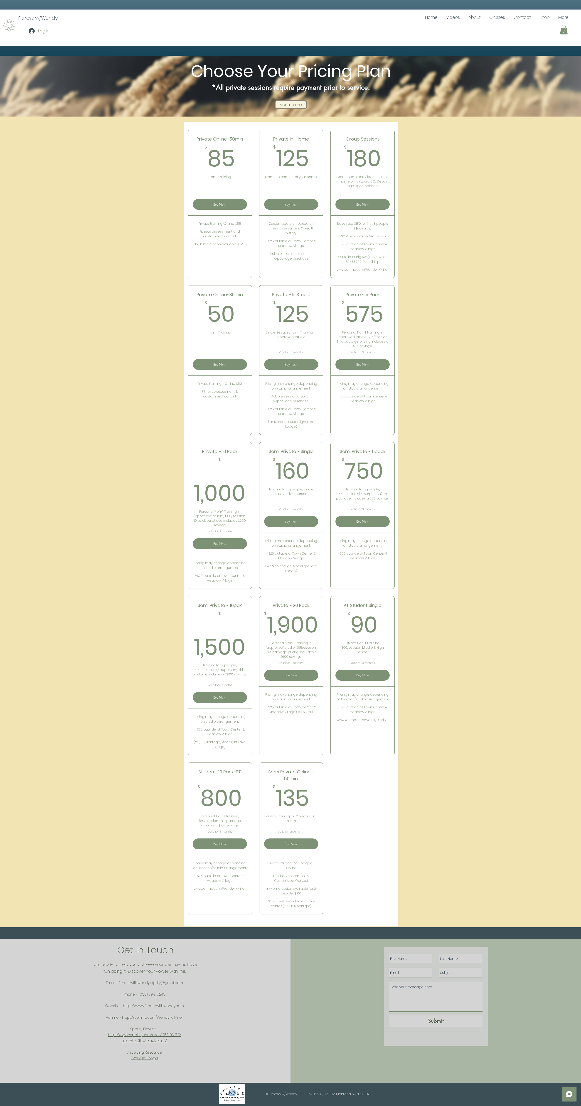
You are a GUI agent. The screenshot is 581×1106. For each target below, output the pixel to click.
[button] (564, 29)
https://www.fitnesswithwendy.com (153, 1006)
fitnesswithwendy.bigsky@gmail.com (150, 982)
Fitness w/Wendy (38, 18)
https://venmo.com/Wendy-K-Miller (152, 1017)
